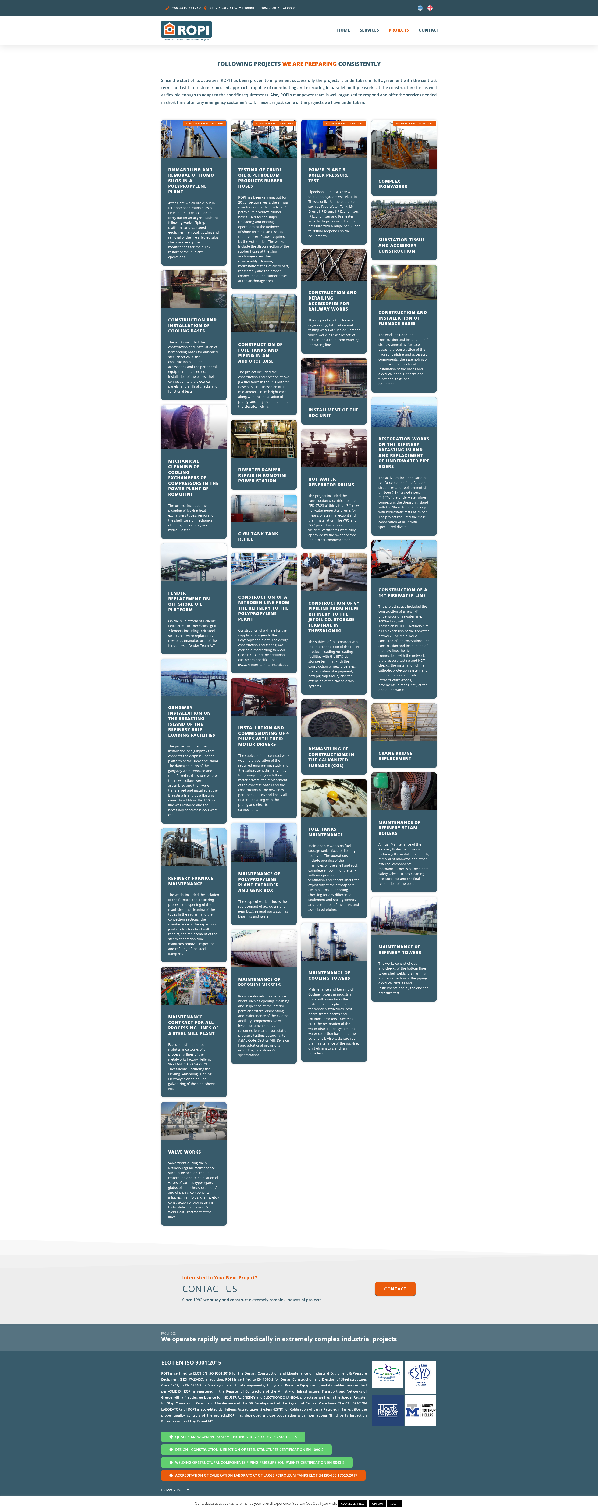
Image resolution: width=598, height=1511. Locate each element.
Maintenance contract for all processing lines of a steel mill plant (193, 1025)
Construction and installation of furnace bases (402, 318)
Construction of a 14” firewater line (402, 592)
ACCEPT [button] (394, 1503)
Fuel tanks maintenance (325, 831)
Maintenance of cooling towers (329, 975)
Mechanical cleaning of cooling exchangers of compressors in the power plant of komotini (193, 477)
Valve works (184, 1152)
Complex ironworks (392, 183)
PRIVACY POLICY (175, 1489)
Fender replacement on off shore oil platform (189, 601)
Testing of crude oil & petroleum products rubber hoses (260, 178)
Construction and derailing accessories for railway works (332, 301)
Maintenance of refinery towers (399, 949)
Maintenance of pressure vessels (260, 982)
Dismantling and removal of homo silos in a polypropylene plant (191, 180)
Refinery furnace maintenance (191, 880)
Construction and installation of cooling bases (192, 325)
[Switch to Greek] (420, 8)
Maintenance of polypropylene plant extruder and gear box (259, 882)
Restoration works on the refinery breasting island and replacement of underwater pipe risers (404, 452)
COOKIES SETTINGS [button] (352, 1503)
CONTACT (429, 30)
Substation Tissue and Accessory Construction (401, 245)
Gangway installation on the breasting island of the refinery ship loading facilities (191, 721)
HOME (343, 30)
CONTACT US (209, 1288)
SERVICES (369, 30)
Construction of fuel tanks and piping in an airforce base (260, 353)
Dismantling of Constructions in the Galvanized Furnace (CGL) (331, 757)
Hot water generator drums (331, 481)
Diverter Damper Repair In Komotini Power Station (262, 475)
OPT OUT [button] (377, 1503)
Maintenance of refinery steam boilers (399, 827)
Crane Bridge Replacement (395, 755)
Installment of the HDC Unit (333, 412)
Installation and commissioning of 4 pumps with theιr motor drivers (263, 736)
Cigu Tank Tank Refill (258, 536)
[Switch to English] (430, 8)
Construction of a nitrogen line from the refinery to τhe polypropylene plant (263, 608)
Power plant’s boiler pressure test (328, 175)
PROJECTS (399, 30)
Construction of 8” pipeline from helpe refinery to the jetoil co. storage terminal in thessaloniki (333, 616)
